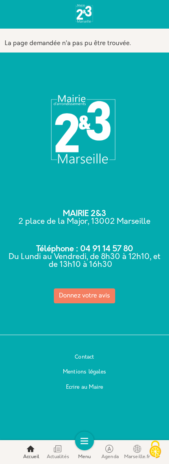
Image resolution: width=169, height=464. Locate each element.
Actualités (58, 457)
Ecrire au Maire (84, 387)
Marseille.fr (137, 457)
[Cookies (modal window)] (155, 450)
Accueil (31, 457)
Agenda (110, 457)
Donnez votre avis (84, 296)
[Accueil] (84, 15)
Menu (84, 457)
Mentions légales (84, 372)
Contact (84, 357)
